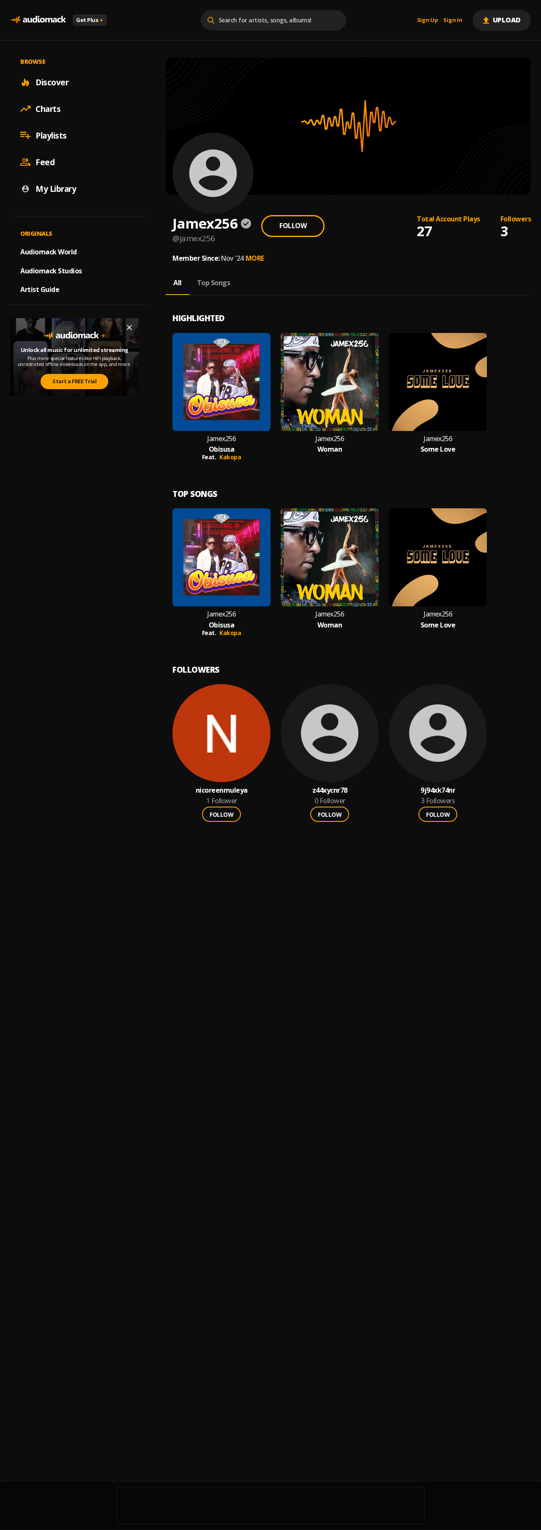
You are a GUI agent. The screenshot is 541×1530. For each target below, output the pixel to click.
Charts (48, 108)
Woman (329, 449)
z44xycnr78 (329, 790)
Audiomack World (48, 251)
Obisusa (222, 449)
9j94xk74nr (438, 790)
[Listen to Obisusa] (221, 382)
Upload (507, 20)
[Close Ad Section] (129, 327)
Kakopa (230, 457)
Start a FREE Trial (74, 381)
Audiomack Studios (51, 270)
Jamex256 (221, 438)
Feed (45, 161)
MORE (255, 258)
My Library (56, 188)
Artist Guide (39, 289)
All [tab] (177, 282)
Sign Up (427, 20)
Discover (52, 81)
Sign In (452, 20)
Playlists (51, 135)
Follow (292, 225)
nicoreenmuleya (222, 790)
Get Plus (89, 20)
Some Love (438, 449)
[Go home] (38, 20)
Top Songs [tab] (213, 282)
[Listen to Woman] (330, 382)
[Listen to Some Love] (438, 382)
